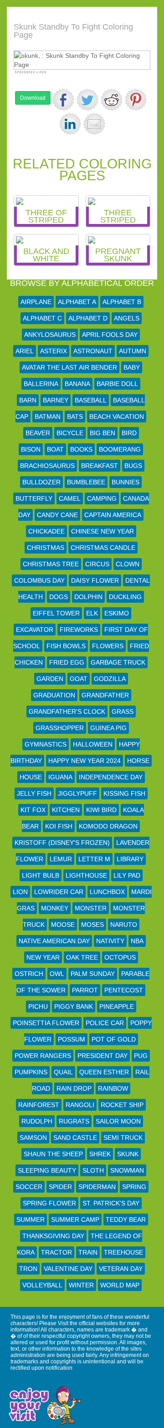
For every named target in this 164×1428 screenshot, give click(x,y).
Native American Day (54, 941)
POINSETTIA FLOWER (46, 1023)
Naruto (123, 924)
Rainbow (113, 1088)
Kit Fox (33, 809)
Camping (102, 498)
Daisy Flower (95, 580)
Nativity (110, 941)
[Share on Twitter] (87, 100)
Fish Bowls (66, 646)
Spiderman (97, 1186)
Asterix (53, 351)
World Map (119, 1285)
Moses (92, 924)
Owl (57, 973)
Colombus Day (39, 580)
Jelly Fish (34, 793)
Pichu (38, 1006)
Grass (122, 711)
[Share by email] (94, 124)
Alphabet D (88, 318)
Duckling (125, 596)
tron (28, 1268)
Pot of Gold (114, 1039)
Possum (71, 1039)
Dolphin (88, 596)
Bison (31, 449)
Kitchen (66, 809)
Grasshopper (60, 728)
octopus (120, 957)
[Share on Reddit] (112, 100)
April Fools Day (110, 334)
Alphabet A (77, 301)
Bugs (133, 465)
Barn (27, 400)
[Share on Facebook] (63, 100)
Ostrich (29, 973)
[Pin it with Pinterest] (136, 100)
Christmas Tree (51, 564)
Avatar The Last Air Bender (69, 367)
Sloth (93, 1170)
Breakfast (99, 465)
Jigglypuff (77, 793)
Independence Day (111, 777)
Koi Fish (58, 826)
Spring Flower (49, 1203)
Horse (138, 760)
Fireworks (79, 629)
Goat (78, 678)
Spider (60, 1186)
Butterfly (33, 498)
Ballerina (41, 383)
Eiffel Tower (56, 613)
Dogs (58, 596)
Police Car (105, 1023)
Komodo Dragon (108, 826)
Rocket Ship (122, 1104)
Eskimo (116, 613)
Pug (141, 1055)
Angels (126, 318)
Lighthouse (86, 875)
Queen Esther (104, 1072)
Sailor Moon (118, 1121)
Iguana (60, 777)
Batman (48, 416)
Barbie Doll (117, 383)
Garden (49, 678)
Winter (81, 1285)
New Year (43, 957)
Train (87, 1252)
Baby (131, 367)
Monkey (54, 908)
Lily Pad (126, 875)
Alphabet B (121, 301)
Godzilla (110, 678)
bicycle (69, 433)
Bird (129, 433)
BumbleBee (86, 482)
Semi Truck (123, 1137)
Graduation (54, 695)
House (31, 777)
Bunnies (125, 482)
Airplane (35, 301)
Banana (77, 383)
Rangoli (80, 1104)
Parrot (85, 990)
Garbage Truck (118, 662)
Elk (92, 613)
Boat (55, 449)
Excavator (34, 629)
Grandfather (105, 695)
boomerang (120, 449)
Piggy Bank (73, 1006)
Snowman (127, 1170)
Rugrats (74, 1121)
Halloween (93, 744)
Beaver (38, 433)
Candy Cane (57, 514)
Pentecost (123, 990)
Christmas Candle (103, 547)
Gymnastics (46, 744)
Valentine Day (68, 1268)
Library (130, 859)
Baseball (91, 400)
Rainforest (38, 1104)
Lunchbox (107, 891)
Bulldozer (41, 482)
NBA (137, 941)
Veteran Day (121, 1268)
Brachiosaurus (47, 465)
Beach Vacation (116, 416)
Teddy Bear (126, 1219)
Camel (70, 498)
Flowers (107, 646)
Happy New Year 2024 (84, 760)
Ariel (24, 351)
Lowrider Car (58, 891)
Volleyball (42, 1285)
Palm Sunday (93, 973)
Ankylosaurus (50, 334)
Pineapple (116, 1006)
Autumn (132, 351)
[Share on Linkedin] (70, 124)
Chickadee (46, 531)
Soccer (28, 1186)
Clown (127, 564)
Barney (55, 400)
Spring (134, 1186)
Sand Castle (75, 1137)
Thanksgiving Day (53, 1236)
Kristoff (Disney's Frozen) (62, 842)
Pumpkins (31, 1072)
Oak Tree (82, 957)
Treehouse (123, 1252)
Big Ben (102, 433)
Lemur (61, 859)
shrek (100, 1154)
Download (33, 98)
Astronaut (93, 351)
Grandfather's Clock (67, 711)
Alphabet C (42, 318)
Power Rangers (43, 1055)
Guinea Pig (108, 728)
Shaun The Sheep (53, 1154)
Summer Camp (75, 1219)
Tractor (56, 1252)
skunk (127, 1154)
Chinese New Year (102, 531)
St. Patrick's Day (110, 1203)
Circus (97, 564)
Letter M (94, 859)
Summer (30, 1219)
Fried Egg (66, 662)
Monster (91, 908)
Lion (20, 891)
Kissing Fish (124, 793)
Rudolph (36, 1121)
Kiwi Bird (101, 809)
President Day (102, 1055)
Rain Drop (74, 1088)
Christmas (45, 547)
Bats (75, 416)
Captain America (112, 514)
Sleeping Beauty (47, 1170)
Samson (33, 1137)
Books (81, 449)
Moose (63, 924)
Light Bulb (40, 875)
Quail (63, 1072)
